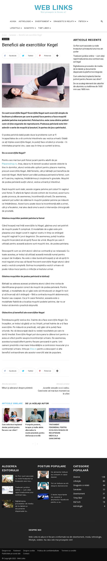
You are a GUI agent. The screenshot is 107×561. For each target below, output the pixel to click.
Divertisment (42, 21)
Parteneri (17, 550)
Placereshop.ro (9, 163)
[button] (101, 21)
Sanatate (29, 28)
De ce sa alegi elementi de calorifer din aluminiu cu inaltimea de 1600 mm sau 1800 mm (88, 86)
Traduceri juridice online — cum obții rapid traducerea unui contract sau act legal (88, 59)
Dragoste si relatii (64, 21)
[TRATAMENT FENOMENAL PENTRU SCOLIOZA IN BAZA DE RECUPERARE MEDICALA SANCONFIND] (59, 415)
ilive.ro (33, 349)
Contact (26, 553)
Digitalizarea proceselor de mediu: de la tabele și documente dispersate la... (24, 506)
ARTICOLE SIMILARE (12, 403)
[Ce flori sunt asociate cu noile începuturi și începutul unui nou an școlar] (7, 479)
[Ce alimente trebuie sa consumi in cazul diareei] (43, 474)
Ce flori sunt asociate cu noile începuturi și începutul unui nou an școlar (88, 49)
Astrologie (25, 21)
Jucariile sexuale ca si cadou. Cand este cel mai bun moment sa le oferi (53, 391)
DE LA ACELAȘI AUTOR (37, 403)
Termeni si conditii (69, 550)
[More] (57, 55)
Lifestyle (15, 28)
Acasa (13, 21)
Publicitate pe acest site (11, 553)
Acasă (4, 35)
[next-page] (37, 444)
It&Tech (82, 21)
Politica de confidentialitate (48, 550)
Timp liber (43, 28)
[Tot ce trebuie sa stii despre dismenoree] (43, 485)
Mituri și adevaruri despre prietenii (17, 388)
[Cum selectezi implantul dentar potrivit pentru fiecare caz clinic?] (12, 415)
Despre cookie (29, 550)
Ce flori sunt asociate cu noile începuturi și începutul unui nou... (24, 478)
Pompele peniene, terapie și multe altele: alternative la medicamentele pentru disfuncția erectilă (34, 430)
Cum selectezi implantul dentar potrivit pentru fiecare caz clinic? (12, 427)
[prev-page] (33, 444)
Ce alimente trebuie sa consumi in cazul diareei (59, 474)
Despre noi (6, 550)
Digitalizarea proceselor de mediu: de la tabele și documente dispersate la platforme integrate (88, 69)
